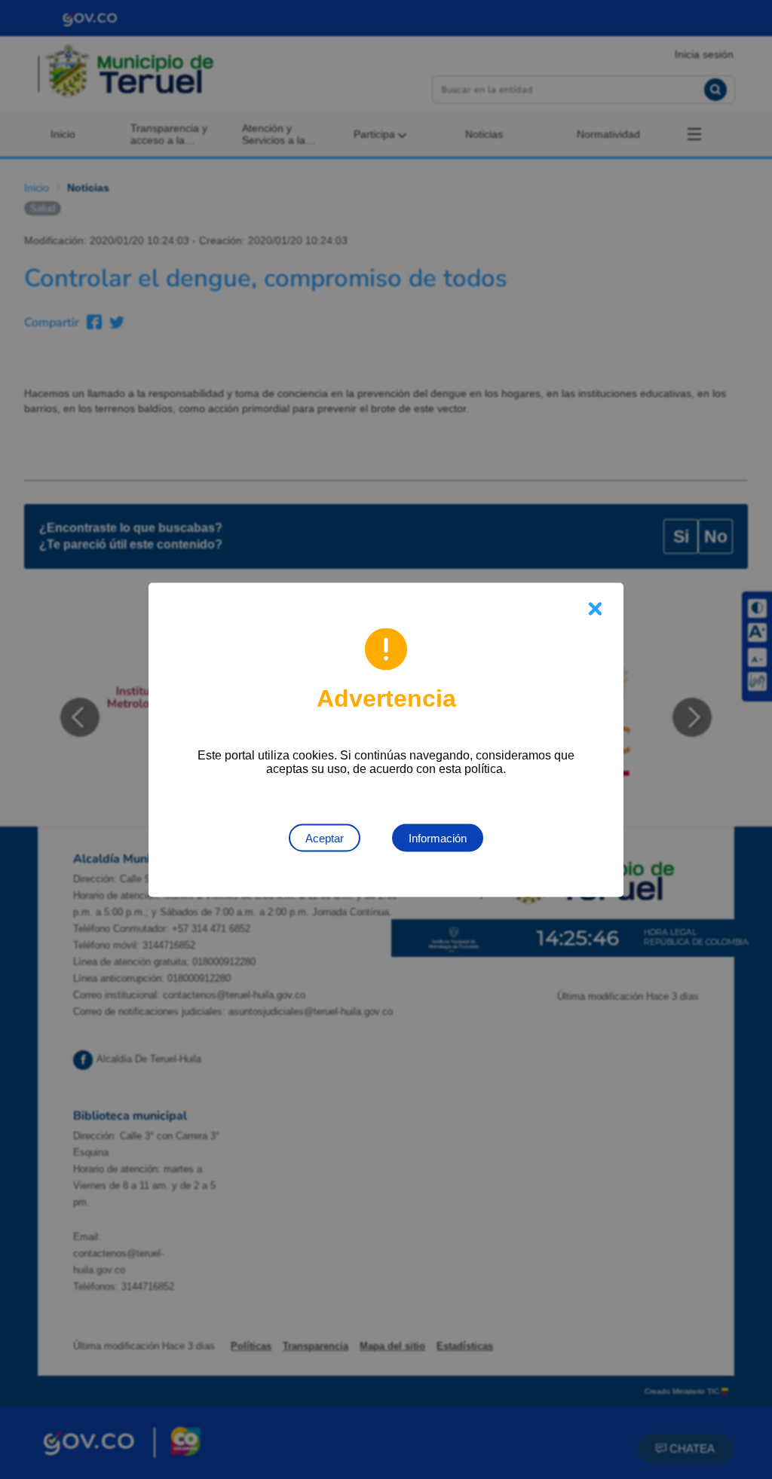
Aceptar (324, 837)
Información (438, 837)
